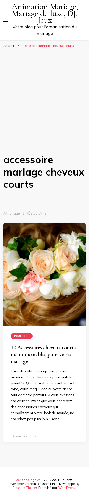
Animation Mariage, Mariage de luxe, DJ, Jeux (45, 13)
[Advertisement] (44, 97)
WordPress (66, 488)
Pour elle (21, 336)
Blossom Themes (25, 488)
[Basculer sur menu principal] (5, 20)
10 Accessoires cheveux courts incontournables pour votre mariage (43, 354)
